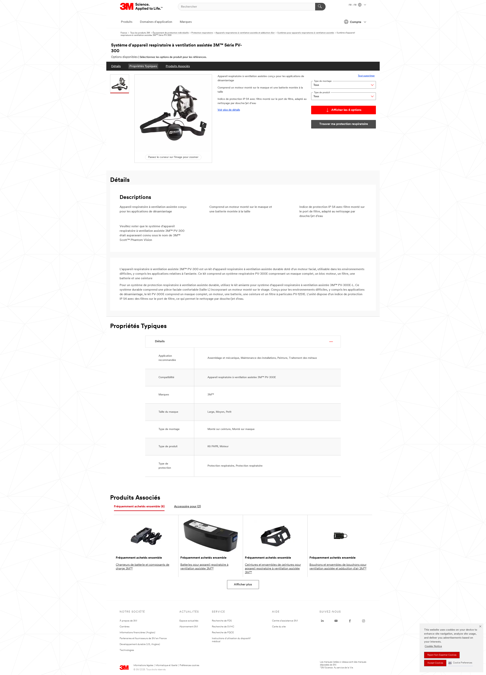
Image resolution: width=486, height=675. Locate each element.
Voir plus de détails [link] (229, 110)
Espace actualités (188, 621)
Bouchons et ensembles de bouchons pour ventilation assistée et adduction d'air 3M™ (337, 566)
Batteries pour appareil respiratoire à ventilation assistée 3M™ (204, 566)
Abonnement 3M (188, 626)
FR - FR (353, 5)
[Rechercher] (320, 6)
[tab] (139, 506)
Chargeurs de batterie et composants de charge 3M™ (142, 566)
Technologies (127, 650)
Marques (186, 22)
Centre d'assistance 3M (285, 621)
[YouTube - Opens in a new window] (336, 621)
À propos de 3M (128, 621)
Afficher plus (243, 584)
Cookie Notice (433, 646)
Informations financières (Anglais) (137, 632)
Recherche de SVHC (223, 626)
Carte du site (279, 626)
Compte (355, 22)
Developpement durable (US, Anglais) (140, 644)
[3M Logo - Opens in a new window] (141, 6)
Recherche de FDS (222, 621)
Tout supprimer (366, 76)
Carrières (124, 626)
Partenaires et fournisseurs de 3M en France (143, 638)
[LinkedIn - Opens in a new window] (322, 621)
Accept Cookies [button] (435, 663)
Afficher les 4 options (346, 110)
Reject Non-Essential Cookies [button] (441, 655)
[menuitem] (116, 66)
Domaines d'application (156, 22)
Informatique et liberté (166, 665)
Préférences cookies (189, 665)
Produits (126, 22)
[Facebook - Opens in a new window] (350, 621)
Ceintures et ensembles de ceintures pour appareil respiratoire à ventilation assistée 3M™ (273, 568)
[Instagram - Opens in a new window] (363, 621)
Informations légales (143, 665)
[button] (460, 663)
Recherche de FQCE (223, 632)
